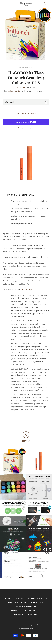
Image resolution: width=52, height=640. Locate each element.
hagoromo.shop (35, 625)
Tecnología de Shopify (26, 628)
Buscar (8, 598)
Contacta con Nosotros (26, 614)
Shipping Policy (37, 602)
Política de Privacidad (26, 606)
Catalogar (20, 598)
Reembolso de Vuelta (37, 598)
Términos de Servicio (17, 602)
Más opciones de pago (26, 128)
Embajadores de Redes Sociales (26, 610)
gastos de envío (13, 91)
